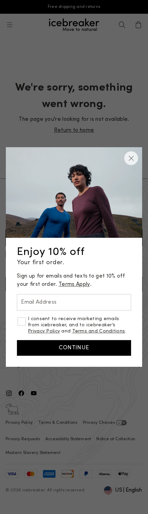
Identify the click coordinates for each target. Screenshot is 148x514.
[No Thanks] (131, 158)
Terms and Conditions (98, 331)
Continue (74, 348)
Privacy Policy (44, 331)
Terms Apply (74, 284)
